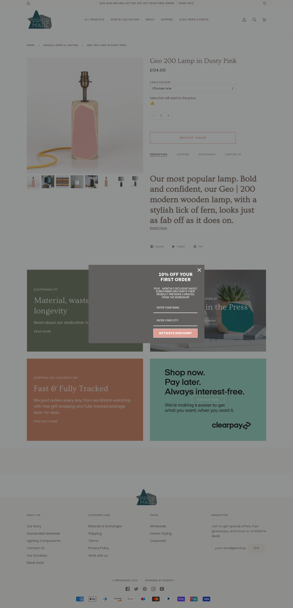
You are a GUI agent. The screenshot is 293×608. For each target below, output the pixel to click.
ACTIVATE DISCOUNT (175, 333)
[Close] (199, 270)
